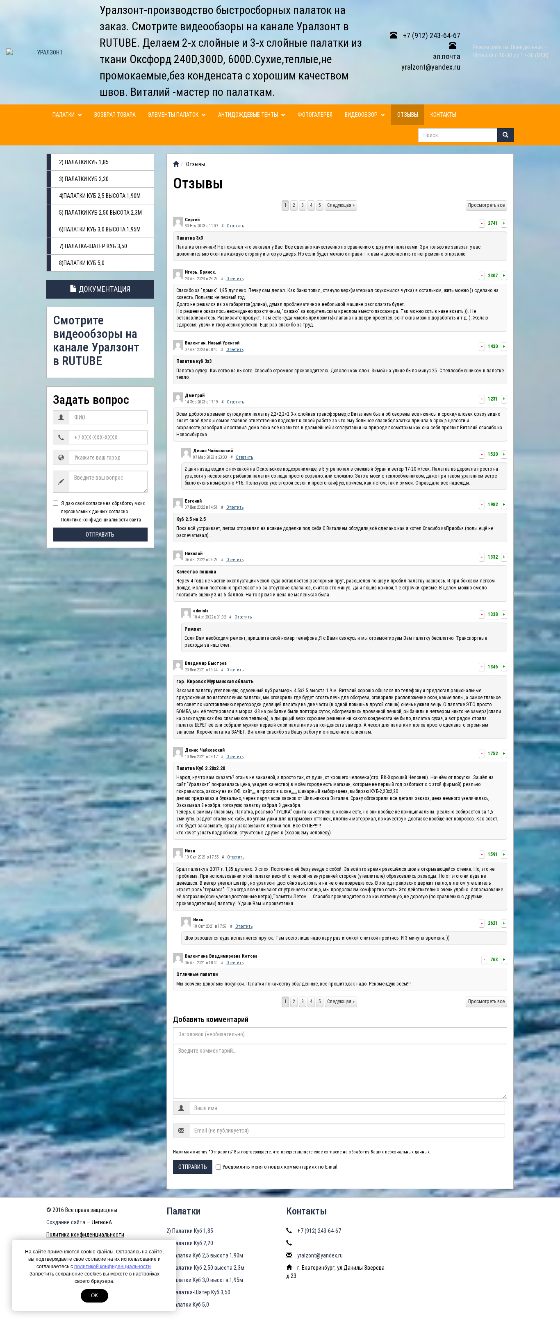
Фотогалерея (315, 114)
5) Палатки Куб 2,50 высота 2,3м (100, 212)
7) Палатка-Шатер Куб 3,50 (93, 246)
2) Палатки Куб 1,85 (84, 162)
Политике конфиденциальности (94, 520)
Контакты (443, 114)
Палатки (64, 114)
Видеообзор (362, 114)
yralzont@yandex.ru (320, 1255)
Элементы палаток (174, 114)
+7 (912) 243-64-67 (430, 35)
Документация (103, 289)
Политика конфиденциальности (85, 1234)
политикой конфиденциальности (112, 1266)
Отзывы (407, 114)
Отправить (100, 534)
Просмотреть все (486, 205)
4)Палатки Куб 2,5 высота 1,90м (100, 196)
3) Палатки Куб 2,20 (84, 179)
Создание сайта (65, 1222)
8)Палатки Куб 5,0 (82, 263)
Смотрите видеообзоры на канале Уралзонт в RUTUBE (96, 340)
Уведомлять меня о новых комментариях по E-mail (279, 1167)
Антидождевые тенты (248, 114)
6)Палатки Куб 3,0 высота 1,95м (100, 229)
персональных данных (407, 1152)
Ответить (235, 226)
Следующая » (341, 205)
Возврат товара (115, 114)
